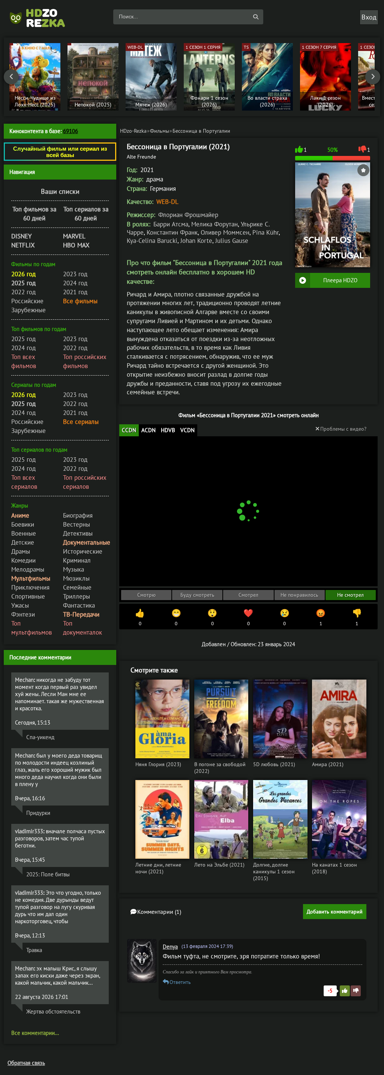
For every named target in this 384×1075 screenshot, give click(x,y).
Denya (170, 946)
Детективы (78, 533)
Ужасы (20, 605)
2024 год (75, 283)
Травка (34, 950)
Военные (23, 533)
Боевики (22, 524)
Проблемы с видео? (343, 428)
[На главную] (41, 17)
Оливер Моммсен (225, 232)
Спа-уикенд (40, 737)
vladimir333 (29, 831)
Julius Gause (231, 241)
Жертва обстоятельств (53, 1011)
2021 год (75, 292)
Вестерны (76, 524)
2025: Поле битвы (48, 874)
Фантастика (79, 605)
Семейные (77, 587)
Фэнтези (23, 614)
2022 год (23, 292)
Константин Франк (172, 232)
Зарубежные (28, 310)
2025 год (23, 339)
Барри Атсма (170, 224)
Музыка (73, 569)
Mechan (24, 679)
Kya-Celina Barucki (152, 241)
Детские (22, 542)
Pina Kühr (265, 232)
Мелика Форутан (214, 224)
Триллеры (76, 596)
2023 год (75, 274)
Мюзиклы (76, 578)
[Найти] (255, 16)
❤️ (248, 617)
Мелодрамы (27, 569)
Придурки (38, 812)
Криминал (77, 560)
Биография (78, 515)
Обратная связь (26, 1062)
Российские (27, 301)
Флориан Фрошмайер (188, 215)
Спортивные (28, 596)
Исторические (82, 551)
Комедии (23, 560)
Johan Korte (196, 241)
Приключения (30, 587)
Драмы (20, 551)
